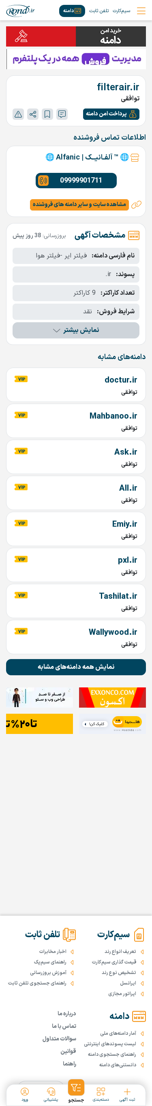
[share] (33, 114)
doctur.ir (121, 380)
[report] (18, 114)
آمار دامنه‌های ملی (118, 1033)
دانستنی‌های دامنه (117, 1065)
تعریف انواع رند (120, 951)
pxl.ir (127, 561)
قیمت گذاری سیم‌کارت (114, 962)
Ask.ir (125, 453)
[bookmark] (47, 114)
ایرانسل (128, 983)
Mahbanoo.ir (113, 416)
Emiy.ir (124, 525)
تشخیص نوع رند (119, 972)
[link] (20, 11)
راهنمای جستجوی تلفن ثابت (37, 983)
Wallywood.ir (113, 633)
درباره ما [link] (67, 1014)
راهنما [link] (69, 1064)
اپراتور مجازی (122, 994)
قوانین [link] (68, 1051)
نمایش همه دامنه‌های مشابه (76, 667)
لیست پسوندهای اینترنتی (110, 1044)
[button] (111, 114)
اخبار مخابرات (52, 951)
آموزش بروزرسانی (48, 972)
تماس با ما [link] (64, 1026)
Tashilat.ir (118, 597)
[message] (62, 114)
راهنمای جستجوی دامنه (112, 1054)
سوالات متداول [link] (59, 1039)
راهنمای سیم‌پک (50, 962)
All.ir (128, 489)
